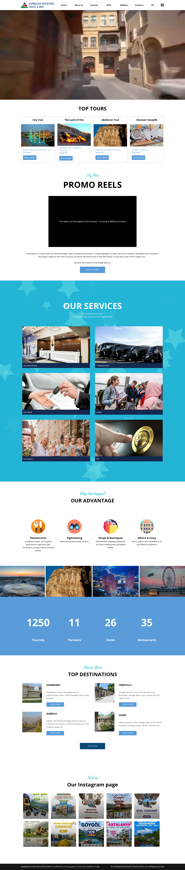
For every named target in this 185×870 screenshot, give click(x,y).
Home (64, 5)
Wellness (124, 5)
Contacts (139, 5)
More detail (29, 157)
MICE (109, 5)
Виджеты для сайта (92, 848)
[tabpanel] (92, 108)
